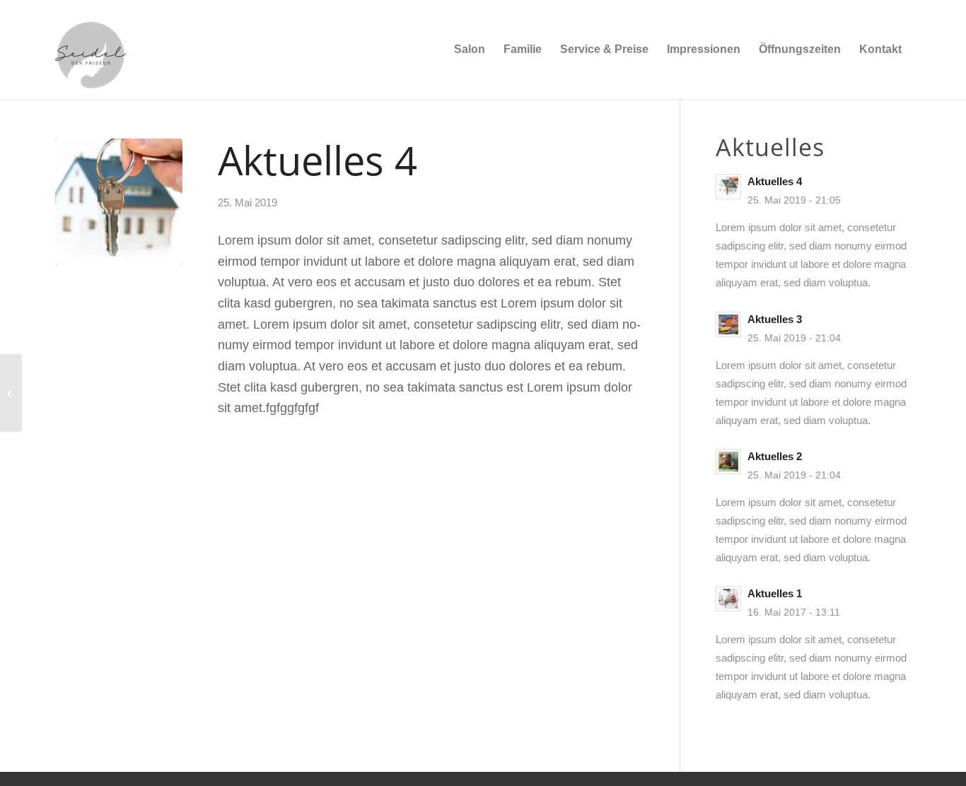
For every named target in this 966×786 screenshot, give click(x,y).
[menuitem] (469, 49)
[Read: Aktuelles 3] (728, 324)
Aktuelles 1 (774, 593)
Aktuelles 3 (774, 319)
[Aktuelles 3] (11, 393)
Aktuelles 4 (774, 181)
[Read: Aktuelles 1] (728, 598)
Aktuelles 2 (774, 456)
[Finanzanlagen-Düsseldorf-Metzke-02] (118, 202)
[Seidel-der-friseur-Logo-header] (90, 49)
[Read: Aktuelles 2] (728, 461)
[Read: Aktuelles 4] (728, 186)
